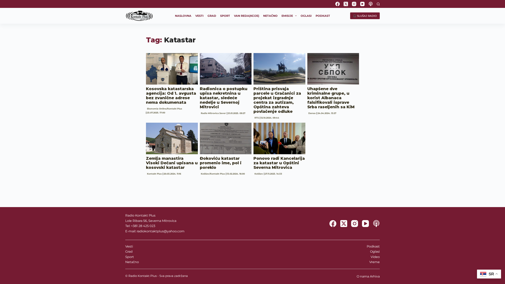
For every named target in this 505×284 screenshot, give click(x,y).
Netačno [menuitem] (270, 16)
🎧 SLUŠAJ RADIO (365, 15)
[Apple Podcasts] (370, 4)
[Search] (378, 4)
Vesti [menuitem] (199, 16)
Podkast (373, 246)
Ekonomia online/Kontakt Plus (164, 108)
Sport (129, 257)
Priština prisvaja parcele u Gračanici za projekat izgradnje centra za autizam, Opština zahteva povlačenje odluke (277, 100)
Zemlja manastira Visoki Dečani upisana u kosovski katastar (172, 163)
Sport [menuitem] (225, 16)
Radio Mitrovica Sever (213, 113)
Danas (312, 113)
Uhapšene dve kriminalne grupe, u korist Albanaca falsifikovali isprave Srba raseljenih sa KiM (330, 97)
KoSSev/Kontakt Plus (213, 173)
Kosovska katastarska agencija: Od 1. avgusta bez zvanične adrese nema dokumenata (171, 95)
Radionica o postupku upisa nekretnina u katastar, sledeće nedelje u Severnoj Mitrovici (223, 97)
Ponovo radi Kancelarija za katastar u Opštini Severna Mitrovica (279, 163)
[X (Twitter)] (346, 4)
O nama (363, 276)
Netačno (132, 262)
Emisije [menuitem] (287, 16)
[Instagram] (354, 4)
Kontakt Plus (154, 173)
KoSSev (258, 173)
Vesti (129, 246)
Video (375, 257)
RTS (256, 117)
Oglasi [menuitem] (306, 16)
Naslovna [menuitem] (183, 16)
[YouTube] (362, 4)
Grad (129, 251)
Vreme (374, 262)
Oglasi (375, 251)
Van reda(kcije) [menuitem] (246, 16)
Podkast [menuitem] (323, 16)
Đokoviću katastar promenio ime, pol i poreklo (220, 163)
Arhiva (375, 276)
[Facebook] (337, 4)
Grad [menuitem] (212, 16)
